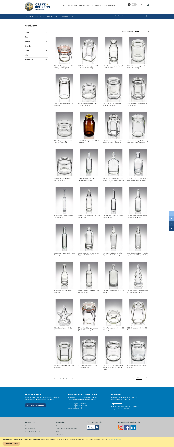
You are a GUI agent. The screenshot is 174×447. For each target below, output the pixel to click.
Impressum (59, 434)
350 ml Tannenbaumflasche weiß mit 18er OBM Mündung (137, 291)
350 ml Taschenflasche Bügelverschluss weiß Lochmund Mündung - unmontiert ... (113, 180)
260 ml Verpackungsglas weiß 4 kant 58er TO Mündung (88, 67)
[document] (87, 442)
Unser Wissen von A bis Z (32, 431)
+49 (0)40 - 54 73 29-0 (78, 404)
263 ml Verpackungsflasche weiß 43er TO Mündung (113, 67)
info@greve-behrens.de (75, 408)
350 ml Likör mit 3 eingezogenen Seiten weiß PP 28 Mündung (88, 254)
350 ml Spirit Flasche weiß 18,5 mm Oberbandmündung (87, 179)
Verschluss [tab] (29, 60)
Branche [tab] (28, 46)
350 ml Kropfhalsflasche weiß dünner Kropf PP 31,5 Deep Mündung (138, 254)
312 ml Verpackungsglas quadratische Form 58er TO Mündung (113, 141)
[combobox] (131, 16)
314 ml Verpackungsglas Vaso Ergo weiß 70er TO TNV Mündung (138, 141)
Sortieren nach (127, 32)
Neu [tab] (26, 37)
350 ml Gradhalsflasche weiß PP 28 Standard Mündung (137, 216)
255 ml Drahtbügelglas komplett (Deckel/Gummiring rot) (63, 67)
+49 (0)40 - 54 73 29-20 (79, 406)
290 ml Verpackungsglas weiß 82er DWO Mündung (63, 141)
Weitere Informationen (114, 439)
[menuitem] (28, 16)
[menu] (61, 16)
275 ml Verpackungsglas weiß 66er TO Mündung (136, 67)
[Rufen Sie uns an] (171, 213)
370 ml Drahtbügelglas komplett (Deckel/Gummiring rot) (88, 329)
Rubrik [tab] (27, 41)
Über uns (27, 426)
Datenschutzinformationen (64, 426)
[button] (141, 4)
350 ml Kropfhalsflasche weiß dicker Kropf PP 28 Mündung (113, 254)
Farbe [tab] (27, 32)
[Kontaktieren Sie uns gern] (171, 218)
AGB (57, 431)
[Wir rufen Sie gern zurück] (171, 228)
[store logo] (37, 6)
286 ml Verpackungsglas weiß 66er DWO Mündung (112, 104)
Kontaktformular (30, 428)
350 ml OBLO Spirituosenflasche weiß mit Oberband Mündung (137, 179)
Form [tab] (27, 51)
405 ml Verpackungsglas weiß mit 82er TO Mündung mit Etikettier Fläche (113, 367)
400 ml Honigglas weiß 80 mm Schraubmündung (87, 366)
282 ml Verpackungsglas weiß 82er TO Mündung (87, 104)
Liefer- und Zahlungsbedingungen (66, 428)
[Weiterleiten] (171, 223)
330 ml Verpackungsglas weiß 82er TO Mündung (63, 179)
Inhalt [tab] (27, 55)
